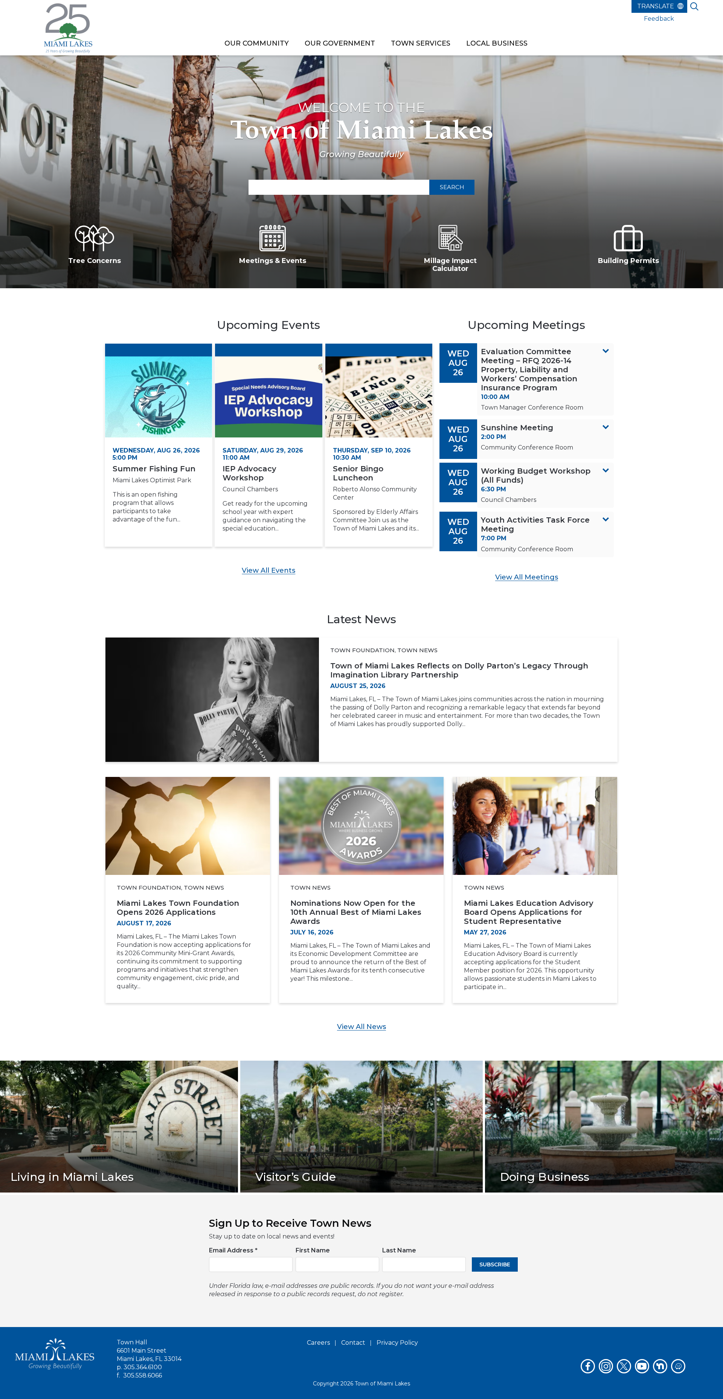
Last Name (399, 1250)
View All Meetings (526, 577)
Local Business (497, 43)
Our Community (256, 43)
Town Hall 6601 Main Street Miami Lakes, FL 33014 (149, 1350)
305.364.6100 (143, 1367)
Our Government (340, 43)
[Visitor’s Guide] (361, 1126)
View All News (361, 1027)
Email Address (233, 1250)
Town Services (420, 43)
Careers (318, 1342)
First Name (313, 1250)
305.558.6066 (142, 1375)
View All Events (268, 570)
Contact (353, 1342)
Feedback (659, 18)
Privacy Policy (397, 1342)
